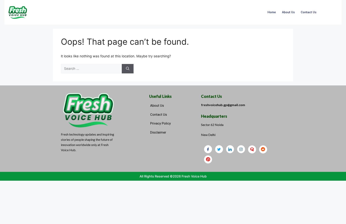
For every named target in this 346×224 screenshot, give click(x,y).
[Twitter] (219, 149)
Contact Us (308, 12)
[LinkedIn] (230, 149)
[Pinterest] (208, 159)
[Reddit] (263, 149)
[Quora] (252, 149)
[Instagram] (241, 149)
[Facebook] (208, 149)
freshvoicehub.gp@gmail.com (223, 105)
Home (272, 12)
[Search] (128, 69)
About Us (288, 12)
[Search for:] (91, 69)
